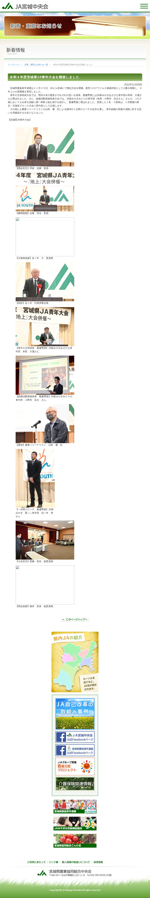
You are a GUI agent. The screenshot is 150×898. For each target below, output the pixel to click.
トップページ (14, 65)
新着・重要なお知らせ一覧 (36, 65)
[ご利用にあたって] (36, 862)
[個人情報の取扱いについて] (76, 862)
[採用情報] (98, 862)
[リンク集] (53, 862)
